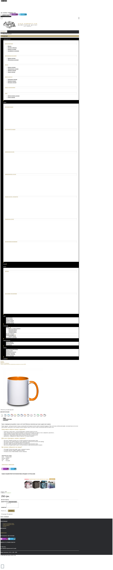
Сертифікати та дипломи (13, 50)
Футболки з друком (10, 322)
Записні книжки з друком (13, 95)
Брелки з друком (11, 58)
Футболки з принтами (10, 354)
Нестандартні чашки (10, 129)
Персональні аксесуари (10, 55)
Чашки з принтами (10, 355)
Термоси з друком (12, 70)
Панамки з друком (10, 320)
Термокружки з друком (13, 68)
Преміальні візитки (12, 331)
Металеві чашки (9, 107)
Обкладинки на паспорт (13, 59)
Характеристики (7, 419)
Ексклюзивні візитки (13, 329)
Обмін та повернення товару (8, 524)
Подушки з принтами (10, 353)
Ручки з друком (11, 97)
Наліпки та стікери (12, 49)
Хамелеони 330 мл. (9, 151)
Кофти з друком (9, 319)
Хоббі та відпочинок (10, 87)
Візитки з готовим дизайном (14, 328)
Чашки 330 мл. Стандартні (11, 196)
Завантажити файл (12, 501)
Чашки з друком (11, 72)
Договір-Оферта (6, 525)
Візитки (9, 46)
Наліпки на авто (9, 350)
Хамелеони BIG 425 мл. (10, 174)
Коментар (3, 507)
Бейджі (7, 271)
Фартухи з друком (10, 321)
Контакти (5, 420)
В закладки (4, 514)
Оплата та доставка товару (8, 523)
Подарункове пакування (11, 241)
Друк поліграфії (9, 43)
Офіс (6, 93)
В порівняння (9, 514)
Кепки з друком (9, 317)
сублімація (6, 516)
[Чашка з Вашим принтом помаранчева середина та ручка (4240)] (22, 407)
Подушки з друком (12, 82)
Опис (4, 418)
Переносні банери (10, 343)
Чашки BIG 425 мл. (9, 219)
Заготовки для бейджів (11, 293)
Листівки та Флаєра (12, 47)
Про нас (4, 526)
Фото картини (9, 344)
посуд (2, 516)
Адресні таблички (9, 342)
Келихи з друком (11, 67)
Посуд (6, 64)
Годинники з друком (12, 79)
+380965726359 (11, 464)
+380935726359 (5, 464)
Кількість (3, 510)
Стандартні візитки (12, 332)
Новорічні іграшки (12, 81)
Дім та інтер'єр (8, 77)
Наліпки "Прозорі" (12, 336)
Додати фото (4, 501)
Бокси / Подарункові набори (12, 349)
